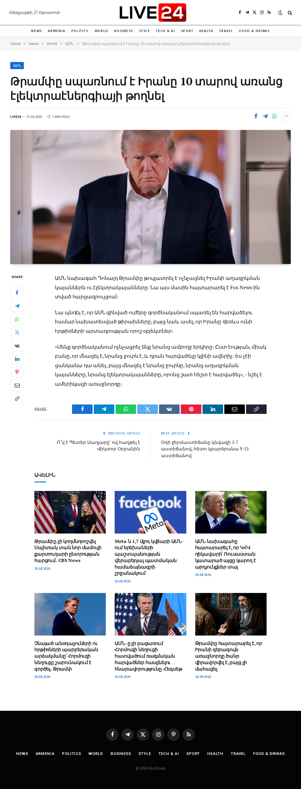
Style (144, 31)
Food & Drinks (254, 31)
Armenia (56, 31)
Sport (187, 31)
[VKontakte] (17, 345)
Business (123, 31)
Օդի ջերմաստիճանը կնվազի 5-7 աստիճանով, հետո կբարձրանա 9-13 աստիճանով (205, 448)
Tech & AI (165, 31)
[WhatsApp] (17, 319)
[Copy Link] (17, 398)
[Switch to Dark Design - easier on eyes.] (280, 12)
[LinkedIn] (17, 359)
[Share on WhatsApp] (274, 116)
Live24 (15, 117)
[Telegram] (17, 306)
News (36, 31)
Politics (80, 31)
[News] (153, 12)
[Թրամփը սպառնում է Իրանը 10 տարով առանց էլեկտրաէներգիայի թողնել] (150, 197)
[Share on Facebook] (255, 116)
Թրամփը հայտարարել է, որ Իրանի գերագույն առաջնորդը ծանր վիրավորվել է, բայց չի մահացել (228, 656)
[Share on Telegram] (265, 116)
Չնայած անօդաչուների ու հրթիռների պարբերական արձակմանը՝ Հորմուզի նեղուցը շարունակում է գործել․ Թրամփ (66, 656)
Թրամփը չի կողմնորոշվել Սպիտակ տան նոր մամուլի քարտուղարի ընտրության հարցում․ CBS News (67, 551)
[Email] (17, 385)
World (101, 31)
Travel (226, 31)
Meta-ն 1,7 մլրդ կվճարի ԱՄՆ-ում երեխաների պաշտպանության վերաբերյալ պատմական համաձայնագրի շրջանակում (149, 557)
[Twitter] (17, 332)
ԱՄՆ (17, 66)
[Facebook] (17, 292)
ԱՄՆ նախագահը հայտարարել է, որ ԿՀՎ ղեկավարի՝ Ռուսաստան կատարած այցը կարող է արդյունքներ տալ (225, 554)
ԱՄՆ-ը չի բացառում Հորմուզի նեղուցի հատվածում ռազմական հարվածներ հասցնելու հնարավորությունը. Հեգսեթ (148, 656)
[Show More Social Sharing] (286, 116)
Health (206, 31)
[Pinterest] (17, 372)
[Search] (289, 12)
